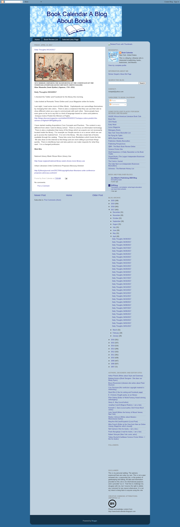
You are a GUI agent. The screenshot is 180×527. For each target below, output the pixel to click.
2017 (113, 210)
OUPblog (114, 185)
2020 (113, 200)
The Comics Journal (115, 161)
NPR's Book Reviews (115, 138)
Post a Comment (43, 186)
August (115, 224)
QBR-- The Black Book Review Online (121, 146)
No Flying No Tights (115, 135)
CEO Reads (112, 122)
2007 (113, 367)
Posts (113, 100)
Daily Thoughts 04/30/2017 (121, 239)
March (115, 330)
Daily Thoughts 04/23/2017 (121, 260)
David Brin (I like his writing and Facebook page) (125, 392)
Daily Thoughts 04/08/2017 (121, 305)
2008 (113, 364)
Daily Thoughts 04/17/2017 (121, 278)
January (116, 336)
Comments (115, 104)
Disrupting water (116, 180)
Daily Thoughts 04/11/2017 (121, 296)
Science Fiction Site (115, 149)
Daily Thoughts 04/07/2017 (121, 308)
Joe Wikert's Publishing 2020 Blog (124, 178)
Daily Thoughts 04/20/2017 (121, 269)
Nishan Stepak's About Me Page (119, 74)
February (116, 333)
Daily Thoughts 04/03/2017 (121, 320)
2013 (113, 349)
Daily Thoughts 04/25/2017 (121, 254)
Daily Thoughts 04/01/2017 (121, 326)
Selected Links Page (70, 39)
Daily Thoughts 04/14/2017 (44, 50)
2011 (113, 355)
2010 (113, 358)
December (116, 212)
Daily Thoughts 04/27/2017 (121, 248)
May (114, 233)
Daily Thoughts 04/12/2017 (121, 293)
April (114, 236)
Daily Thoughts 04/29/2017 (121, 242)
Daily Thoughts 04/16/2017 (121, 281)
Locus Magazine (114, 127)
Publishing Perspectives (117, 144)
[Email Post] (65, 178)
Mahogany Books (114, 130)
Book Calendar (127, 53)
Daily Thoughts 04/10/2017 (121, 299)
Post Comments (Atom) (52, 200)
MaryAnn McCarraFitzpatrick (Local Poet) (123, 421)
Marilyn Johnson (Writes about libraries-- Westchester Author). (122, 418)
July (114, 227)
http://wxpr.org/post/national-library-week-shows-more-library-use (59, 161)
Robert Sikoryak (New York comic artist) (122, 434)
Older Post (97, 195)
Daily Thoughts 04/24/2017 (121, 257)
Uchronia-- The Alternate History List (121, 168)
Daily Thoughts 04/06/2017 (121, 311)
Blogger (94, 521)
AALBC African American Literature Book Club (124, 116)
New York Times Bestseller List (119, 133)
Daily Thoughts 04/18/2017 (121, 275)
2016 (113, 340)
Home (37, 39)
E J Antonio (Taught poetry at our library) (122, 395)
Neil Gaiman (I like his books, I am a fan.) (123, 429)
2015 (113, 343)
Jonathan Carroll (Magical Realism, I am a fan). (125, 405)
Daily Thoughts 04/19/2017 (121, 272)
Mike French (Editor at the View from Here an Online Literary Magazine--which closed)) (126, 425)
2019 (113, 204)
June (115, 230)
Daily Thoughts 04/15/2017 (121, 284)
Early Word (112, 124)
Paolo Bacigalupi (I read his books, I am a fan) (124, 432)
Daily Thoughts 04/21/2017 (121, 266)
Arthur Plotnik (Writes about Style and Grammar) (125, 376)
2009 (113, 361)
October (116, 218)
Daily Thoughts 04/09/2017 (121, 302)
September (117, 221)
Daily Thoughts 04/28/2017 (121, 245)
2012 (113, 352)
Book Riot (111, 119)
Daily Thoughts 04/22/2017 (121, 263)
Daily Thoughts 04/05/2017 (121, 314)
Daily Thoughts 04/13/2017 (121, 290)
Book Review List (51, 39)
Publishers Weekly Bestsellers (119, 141)
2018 (113, 206)
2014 (113, 346)
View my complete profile (117, 65)
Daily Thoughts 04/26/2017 (121, 251)
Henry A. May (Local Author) (118, 402)
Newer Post (40, 195)
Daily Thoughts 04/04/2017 (121, 317)
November (116, 215)
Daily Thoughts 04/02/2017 (121, 323)
